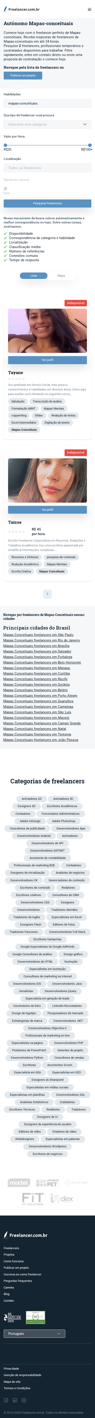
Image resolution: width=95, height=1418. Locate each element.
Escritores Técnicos (22, 1109)
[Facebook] (6, 1400)
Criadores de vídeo (64, 1131)
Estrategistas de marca (27, 1020)
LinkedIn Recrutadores (67, 1006)
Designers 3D (27, 806)
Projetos (9, 1254)
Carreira (9, 1287)
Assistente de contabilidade (48, 858)
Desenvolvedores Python (27, 1057)
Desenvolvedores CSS (35, 902)
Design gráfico (73, 954)
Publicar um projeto (23, 75)
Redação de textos (63, 415)
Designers (67, 902)
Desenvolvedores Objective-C (47, 1028)
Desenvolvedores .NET (68, 1020)
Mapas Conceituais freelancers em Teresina (37, 734)
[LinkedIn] (15, 1400)
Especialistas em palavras (63, 1139)
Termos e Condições (17, 1388)
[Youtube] (43, 1400)
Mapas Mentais (54, 408)
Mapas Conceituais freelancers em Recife (35, 679)
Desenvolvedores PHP (68, 1043)
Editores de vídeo (30, 1131)
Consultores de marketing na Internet (48, 976)
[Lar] (23, 9)
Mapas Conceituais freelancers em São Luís (37, 712)
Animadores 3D (63, 798)
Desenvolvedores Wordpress (47, 1146)
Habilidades (12, 94)
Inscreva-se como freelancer (22, 1274)
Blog (6, 1294)
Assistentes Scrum (59, 1065)
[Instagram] (24, 1400)
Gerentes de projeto (70, 1050)
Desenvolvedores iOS (27, 983)
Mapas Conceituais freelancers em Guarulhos (38, 701)
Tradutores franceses (23, 932)
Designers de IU (47, 1117)
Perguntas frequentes (18, 1281)
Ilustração (70, 961)
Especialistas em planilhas (27, 1094)
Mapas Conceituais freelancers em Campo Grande (42, 723)
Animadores (70, 836)
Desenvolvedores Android (33, 836)
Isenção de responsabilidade (22, 1375)
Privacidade (11, 1368)
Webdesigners (24, 1139)
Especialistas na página (27, 1043)
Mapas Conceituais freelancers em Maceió (36, 718)
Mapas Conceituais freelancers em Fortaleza (37, 657)
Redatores (68, 887)
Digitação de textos (57, 422)
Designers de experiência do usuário (47, 1124)
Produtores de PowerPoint (29, 1050)
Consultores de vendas (69, 1057)
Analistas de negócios (70, 872)
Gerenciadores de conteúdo (67, 880)
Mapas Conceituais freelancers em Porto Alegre (40, 696)
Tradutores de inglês (26, 917)
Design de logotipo (24, 1013)
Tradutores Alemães (64, 909)
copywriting (19, 415)
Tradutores (78, 1109)
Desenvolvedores (28, 909)
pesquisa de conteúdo (61, 557)
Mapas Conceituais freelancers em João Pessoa (40, 740)
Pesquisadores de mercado (65, 1013)
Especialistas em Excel (67, 917)
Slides (39, 415)
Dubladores (67, 1102)
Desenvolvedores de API (47, 843)
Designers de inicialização (27, 872)
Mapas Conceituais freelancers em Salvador (37, 651)
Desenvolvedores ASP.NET (47, 850)
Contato (9, 1300)
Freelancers (11, 1248)
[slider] (5, 145)
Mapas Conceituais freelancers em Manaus (36, 668)
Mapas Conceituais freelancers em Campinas (38, 707)
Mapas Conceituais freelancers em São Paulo (38, 635)
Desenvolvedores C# (23, 880)
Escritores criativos (28, 895)
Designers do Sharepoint (48, 1079)
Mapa (61, 275)
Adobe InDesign (30, 821)
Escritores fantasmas (47, 939)
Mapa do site (12, 1381)
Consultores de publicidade (27, 828)
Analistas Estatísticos (34, 1102)
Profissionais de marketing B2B (34, 865)
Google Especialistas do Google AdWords (47, 946)
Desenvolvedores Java (67, 983)
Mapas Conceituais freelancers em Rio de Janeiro (41, 640)
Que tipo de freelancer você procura (29, 115)
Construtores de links (27, 1006)
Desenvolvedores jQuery (60, 991)
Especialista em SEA (27, 1072)
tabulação (18, 401)
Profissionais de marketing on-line (47, 1035)
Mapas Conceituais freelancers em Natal (34, 729)
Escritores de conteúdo (35, 887)
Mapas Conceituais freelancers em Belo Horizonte (42, 662)
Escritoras (29, 1065)
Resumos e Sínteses (25, 557)
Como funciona (14, 1261)
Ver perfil (47, 360)
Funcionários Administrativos (61, 813)
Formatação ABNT (24, 408)
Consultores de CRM (65, 895)
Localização (12, 159)
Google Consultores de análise (32, 954)
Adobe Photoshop (63, 821)
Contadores (22, 813)
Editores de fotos (64, 924)
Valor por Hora (14, 136)
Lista (33, 275)
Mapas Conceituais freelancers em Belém (35, 690)
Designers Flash (30, 924)
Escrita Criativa (21, 571)
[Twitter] (33, 1400)
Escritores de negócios (47, 1154)
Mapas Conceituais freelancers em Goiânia (36, 685)
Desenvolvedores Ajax (70, 828)
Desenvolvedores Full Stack (67, 932)
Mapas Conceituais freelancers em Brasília (36, 646)
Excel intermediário (24, 422)
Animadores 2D (32, 798)
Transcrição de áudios (47, 401)
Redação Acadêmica (25, 564)
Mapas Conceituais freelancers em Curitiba (36, 673)
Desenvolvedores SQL (70, 1094)
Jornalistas (26, 991)
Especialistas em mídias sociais (47, 1087)
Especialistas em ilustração (47, 969)
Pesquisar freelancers (47, 203)
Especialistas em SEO (66, 1072)
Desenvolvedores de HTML (35, 961)
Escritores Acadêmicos (62, 806)
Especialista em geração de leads (47, 998)
